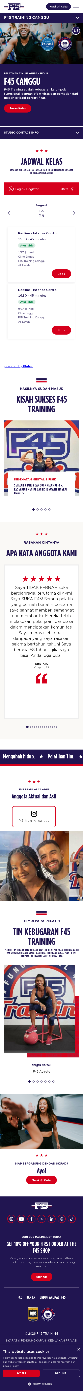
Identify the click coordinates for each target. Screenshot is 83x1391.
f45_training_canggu (34, 820)
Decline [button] (60, 1373)
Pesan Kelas (17, 108)
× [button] (78, 1349)
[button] (41, 1384)
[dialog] (41, 1368)
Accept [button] (21, 1373)
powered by (18, 366)
